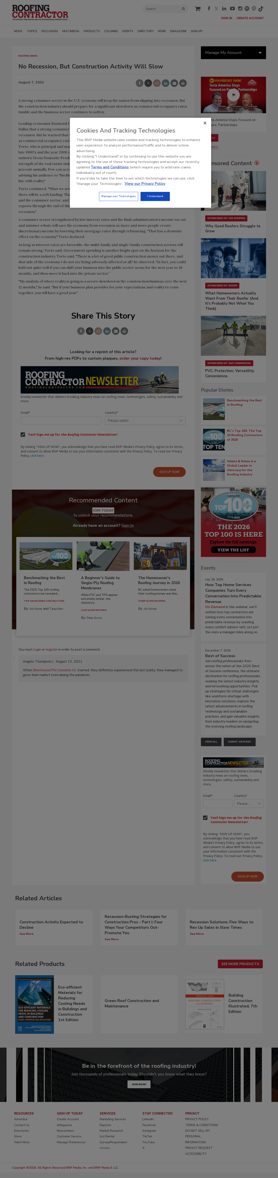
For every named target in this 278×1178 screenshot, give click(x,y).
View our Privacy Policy (145, 183)
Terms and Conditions (110, 167)
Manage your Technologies (118, 196)
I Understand (155, 196)
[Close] (205, 123)
